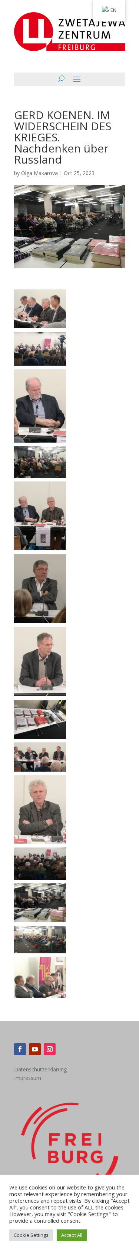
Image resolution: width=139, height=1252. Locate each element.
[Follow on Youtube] (35, 1049)
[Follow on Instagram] (50, 1049)
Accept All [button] (71, 1235)
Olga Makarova (39, 173)
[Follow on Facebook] (20, 1049)
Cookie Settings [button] (31, 1235)
